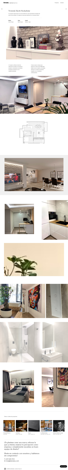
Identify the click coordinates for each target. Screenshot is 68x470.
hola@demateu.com (12, 461)
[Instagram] (5, 469)
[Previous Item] (5, 175)
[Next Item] (62, 175)
